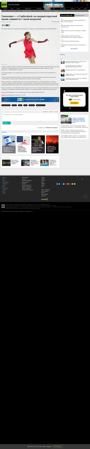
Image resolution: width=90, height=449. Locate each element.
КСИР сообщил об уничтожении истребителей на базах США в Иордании (73, 20)
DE (5, 0)
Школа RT (43, 195)
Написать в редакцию (27, 186)
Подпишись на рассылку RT (88, 1)
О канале (24, 179)
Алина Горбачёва (6, 105)
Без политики (63, 8)
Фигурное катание (27, 10)
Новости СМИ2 (62, 54)
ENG (3, 0)
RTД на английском (45, 189)
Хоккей (35, 10)
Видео (85, 8)
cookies (49, 446)
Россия (18, 8)
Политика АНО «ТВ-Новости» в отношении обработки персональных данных (23, 208)
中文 (17, 0)
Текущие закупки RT (26, 185)
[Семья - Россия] (53, 4)
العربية (10, 0)
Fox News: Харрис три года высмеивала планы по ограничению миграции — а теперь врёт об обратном (74, 126)
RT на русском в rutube (81, 1)
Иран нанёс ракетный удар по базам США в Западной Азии (72, 26)
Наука (53, 8)
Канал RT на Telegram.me (74, 1)
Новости (5, 8)
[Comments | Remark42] (30, 120)
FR (7, 0)
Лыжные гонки (49, 10)
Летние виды (41, 10)
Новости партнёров (26, 188)
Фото (79, 8)
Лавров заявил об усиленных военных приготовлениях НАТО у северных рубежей (72, 36)
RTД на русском (44, 191)
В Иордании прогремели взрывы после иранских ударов (73, 45)
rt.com (14, 205)
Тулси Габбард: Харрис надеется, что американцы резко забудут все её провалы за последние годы (73, 136)
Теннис (19, 10)
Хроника (56, 10)
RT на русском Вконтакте (75, 1)
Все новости (74, 48)
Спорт (47, 8)
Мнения (72, 8)
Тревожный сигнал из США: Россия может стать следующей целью (76, 79)
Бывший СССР (28, 8)
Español (43, 183)
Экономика (39, 8)
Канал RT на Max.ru (79, 1)
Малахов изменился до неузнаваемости (75, 69)
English (42, 177)
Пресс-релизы (25, 177)
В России (14, 105)
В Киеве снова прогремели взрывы (70, 41)
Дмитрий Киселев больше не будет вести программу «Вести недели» (75, 62)
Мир (12, 8)
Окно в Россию (44, 194)
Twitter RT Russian (77, 1)
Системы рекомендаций (27, 189)
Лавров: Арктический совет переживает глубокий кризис (73, 31)
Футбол (4, 10)
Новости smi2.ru (4, 132)
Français (43, 180)
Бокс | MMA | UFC (12, 10)
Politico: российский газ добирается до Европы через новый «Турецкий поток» (78, 120)
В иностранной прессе (65, 116)
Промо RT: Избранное (27, 180)
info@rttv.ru (69, 207)
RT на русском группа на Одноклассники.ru (82, 1)
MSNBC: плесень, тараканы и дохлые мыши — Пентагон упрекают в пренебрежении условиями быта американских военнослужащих (73, 131)
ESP (12, 0)
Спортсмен (31, 105)
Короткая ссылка (55, 21)
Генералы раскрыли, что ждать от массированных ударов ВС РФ (74, 66)
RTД (53, 0)
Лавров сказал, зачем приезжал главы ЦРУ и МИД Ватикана (76, 75)
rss (86, 1)
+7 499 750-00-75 (55, 207)
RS (14, 0)
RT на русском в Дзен (84, 1)
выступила (16, 92)
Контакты (24, 183)
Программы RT (25, 182)
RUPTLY (43, 192)
